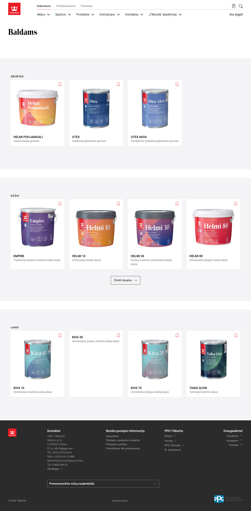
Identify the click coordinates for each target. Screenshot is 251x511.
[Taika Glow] (215, 364)
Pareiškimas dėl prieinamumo (123, 448)
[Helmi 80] (215, 234)
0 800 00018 (59, 464)
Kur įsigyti (236, 14)
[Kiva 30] (97, 364)
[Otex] (97, 113)
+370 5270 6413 (62, 452)
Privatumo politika (116, 444)
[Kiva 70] (156, 364)
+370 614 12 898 (64, 456)
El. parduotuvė (173, 449)
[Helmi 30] (156, 234)
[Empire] (39, 234)
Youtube (233, 445)
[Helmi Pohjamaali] (39, 113)
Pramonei (87, 6)
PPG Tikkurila (172, 445)
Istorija (169, 440)
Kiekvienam (44, 6)
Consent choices (120, 500)
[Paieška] (241, 6)
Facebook (232, 436)
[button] (233, 6)
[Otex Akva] (156, 113)
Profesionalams (65, 6)
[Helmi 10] (97, 234)
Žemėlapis (53, 468)
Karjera (169, 436)
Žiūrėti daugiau (123, 280)
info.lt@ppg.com (63, 448)
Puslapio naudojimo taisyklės (123, 440)
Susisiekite (112, 436)
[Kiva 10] (39, 364)
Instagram (232, 440)
